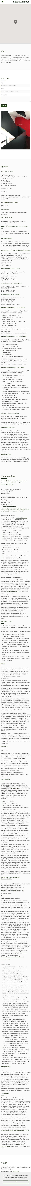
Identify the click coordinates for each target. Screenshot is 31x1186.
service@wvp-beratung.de (9, 506)
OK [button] (15, 1181)
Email (3, 89)
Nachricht (4, 95)
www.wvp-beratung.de (21, 518)
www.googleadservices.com (20, 951)
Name (2, 82)
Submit (4, 105)
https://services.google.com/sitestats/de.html (12, 956)
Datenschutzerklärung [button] (20, 1177)
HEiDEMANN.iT (16, 1171)
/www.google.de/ (14, 788)
